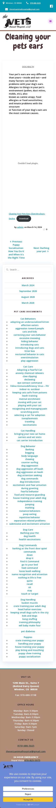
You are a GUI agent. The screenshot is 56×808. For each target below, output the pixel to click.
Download (23, 218)
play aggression (29, 360)
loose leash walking (29, 571)
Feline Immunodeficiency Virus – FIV (29, 386)
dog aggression (29, 465)
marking (29, 507)
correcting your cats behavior (30, 334)
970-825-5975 (32, 760)
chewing (29, 459)
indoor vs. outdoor (30, 389)
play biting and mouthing (30, 650)
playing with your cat (29, 405)
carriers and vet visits (29, 437)
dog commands (29, 478)
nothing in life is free (29, 577)
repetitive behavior (29, 517)
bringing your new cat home (29, 433)
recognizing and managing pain (29, 408)
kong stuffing (29, 619)
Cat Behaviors (28, 318)
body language (29, 455)
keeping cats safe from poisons (29, 392)
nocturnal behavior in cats (29, 354)
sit (29, 587)
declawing (29, 379)
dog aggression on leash (29, 472)
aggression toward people (29, 328)
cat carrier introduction (30, 440)
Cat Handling (28, 430)
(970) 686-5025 (25, 745)
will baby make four (30, 625)
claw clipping (30, 376)
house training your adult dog (29, 497)
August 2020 (28, 297)
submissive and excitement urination (29, 523)
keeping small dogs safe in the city (30, 612)
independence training (29, 501)
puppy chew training (30, 653)
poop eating (29, 514)
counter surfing (29, 462)
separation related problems (29, 520)
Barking (30, 449)
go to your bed (30, 564)
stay (29, 590)
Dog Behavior (28, 446)
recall (30, 584)
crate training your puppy (30, 640)
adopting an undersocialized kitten (29, 321)
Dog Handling (28, 599)
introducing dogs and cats (29, 347)
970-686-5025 (35, 3)
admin (20, 227)
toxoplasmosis (30, 418)
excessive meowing (29, 338)
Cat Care (28, 366)
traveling (30, 421)
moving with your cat (29, 402)
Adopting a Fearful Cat (29, 369)
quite (30, 580)
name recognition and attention (29, 574)
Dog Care (28, 529)
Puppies (28, 637)
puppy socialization (29, 656)
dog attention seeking (29, 475)
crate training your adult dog (30, 606)
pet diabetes (28, 631)
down (30, 554)
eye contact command (29, 382)
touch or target (29, 593)
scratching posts (30, 411)
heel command (30, 567)
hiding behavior (29, 341)
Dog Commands (28, 545)
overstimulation (29, 357)
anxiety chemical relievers (30, 373)
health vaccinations (29, 539)
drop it (29, 558)
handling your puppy (29, 643)
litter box (30, 351)
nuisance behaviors (29, 510)
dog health (28, 66)
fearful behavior (30, 491)
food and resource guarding (29, 494)
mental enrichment (29, 398)
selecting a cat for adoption (29, 415)
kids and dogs (29, 615)
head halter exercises (29, 609)
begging (29, 452)
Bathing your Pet (29, 532)
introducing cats (30, 344)
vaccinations (30, 424)
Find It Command (29, 561)
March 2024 (28, 285)
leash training (29, 395)
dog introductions (30, 481)
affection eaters (29, 325)
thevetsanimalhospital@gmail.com (24, 9)
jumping (29, 504)
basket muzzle (30, 602)
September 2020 (28, 291)
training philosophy (29, 622)
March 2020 (28, 302)
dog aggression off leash (29, 468)
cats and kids (29, 331)
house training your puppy (29, 646)
